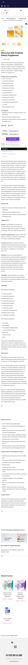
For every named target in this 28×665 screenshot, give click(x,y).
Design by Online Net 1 (14, 661)
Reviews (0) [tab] (4, 156)
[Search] (15, 647)
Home (2, 18)
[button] (21, 10)
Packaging (5, 134)
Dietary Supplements (11, 18)
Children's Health (22, 18)
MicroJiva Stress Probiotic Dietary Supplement (7, 594)
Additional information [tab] (7, 151)
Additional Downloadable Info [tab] (8, 153)
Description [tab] (4, 148)
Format (5, 131)
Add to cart (13, 139)
